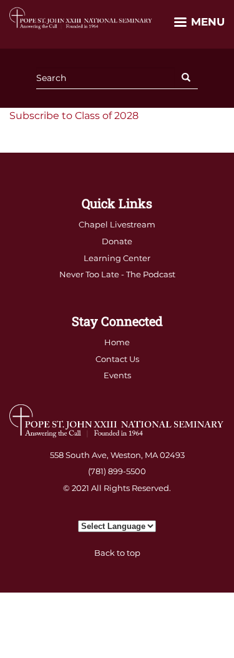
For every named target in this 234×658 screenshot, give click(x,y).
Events (117, 375)
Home (117, 342)
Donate (117, 241)
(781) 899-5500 (117, 471)
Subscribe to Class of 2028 (74, 116)
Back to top (117, 553)
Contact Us (117, 359)
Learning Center (117, 258)
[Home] (81, 18)
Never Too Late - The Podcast (117, 274)
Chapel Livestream (117, 224)
